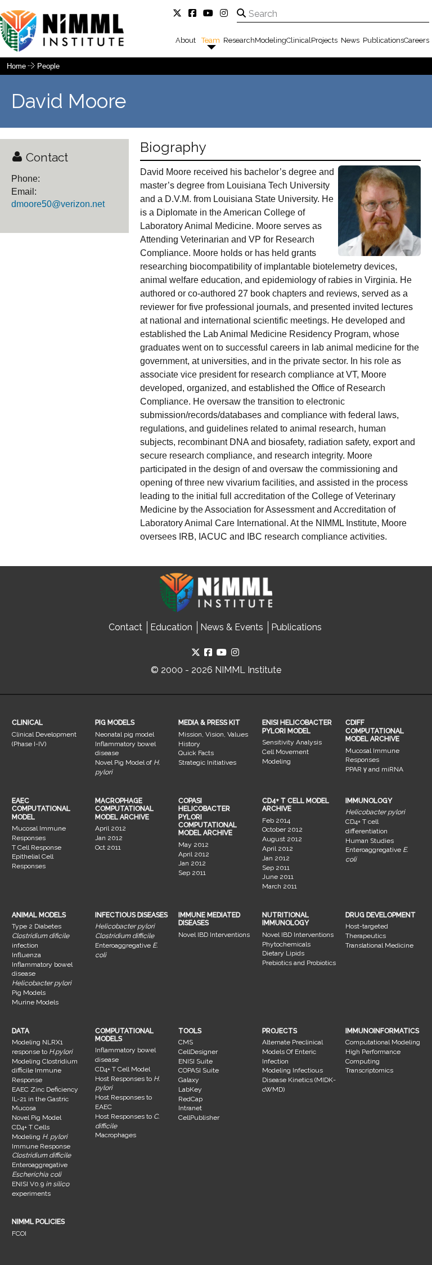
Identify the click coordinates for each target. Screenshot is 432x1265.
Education (171, 627)
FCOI (19, 1233)
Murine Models (35, 1002)
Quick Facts (196, 753)
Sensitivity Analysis (292, 742)
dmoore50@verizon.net (58, 204)
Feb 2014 (276, 820)
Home (16, 66)
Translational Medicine (379, 945)
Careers (416, 40)
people (48, 66)
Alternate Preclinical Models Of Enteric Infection (292, 1051)
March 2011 (279, 886)
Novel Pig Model (36, 1118)
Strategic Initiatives (207, 762)
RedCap (190, 1099)
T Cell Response (36, 847)
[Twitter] (179, 13)
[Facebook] (194, 13)
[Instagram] (226, 13)
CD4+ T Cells (31, 1127)
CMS (185, 1042)
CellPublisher (198, 1118)
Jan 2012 (109, 838)
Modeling (270, 40)
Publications (383, 40)
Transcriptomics (369, 1070)
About (186, 40)
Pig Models (29, 993)
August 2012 (282, 839)
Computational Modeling (382, 1042)
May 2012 (193, 845)
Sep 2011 (192, 873)
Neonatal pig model (124, 734)
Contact (125, 627)
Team (210, 40)
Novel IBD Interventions (214, 935)
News (350, 40)
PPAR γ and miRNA (374, 769)
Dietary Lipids (283, 953)
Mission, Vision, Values (213, 734)
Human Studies (369, 841)
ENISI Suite (195, 1061)
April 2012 (110, 828)
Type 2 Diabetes (36, 926)
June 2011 (278, 877)
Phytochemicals (286, 944)
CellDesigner (198, 1052)
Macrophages (115, 1135)
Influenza (26, 955)
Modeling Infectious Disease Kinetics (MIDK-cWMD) (299, 1079)
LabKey (190, 1089)
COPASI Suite (198, 1070)
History (189, 744)
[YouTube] (210, 13)
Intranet (190, 1108)
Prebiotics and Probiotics (299, 963)
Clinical (298, 40)
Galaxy (188, 1080)
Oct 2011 (108, 847)
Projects (324, 40)
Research (239, 40)
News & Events (231, 627)
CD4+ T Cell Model (122, 1069)
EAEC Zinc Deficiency (45, 1089)
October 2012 (282, 829)
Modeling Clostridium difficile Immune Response (45, 1070)
